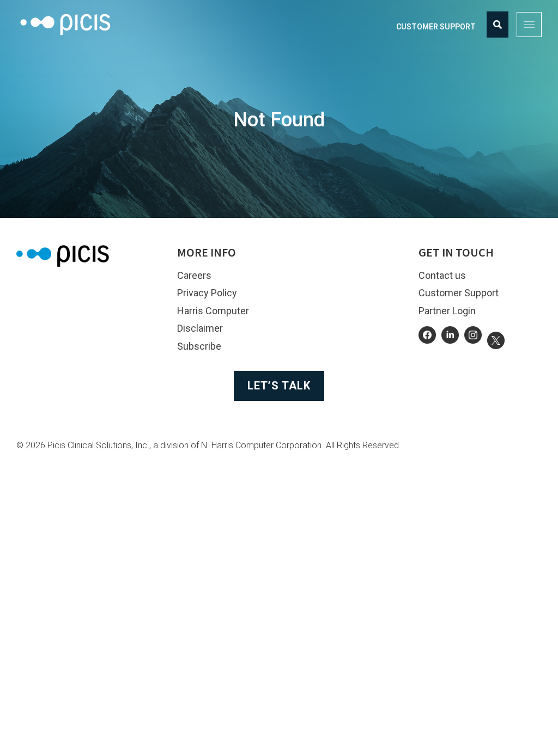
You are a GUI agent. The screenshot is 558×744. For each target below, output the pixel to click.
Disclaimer (200, 328)
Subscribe (199, 346)
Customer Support (436, 26)
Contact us (442, 275)
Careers (194, 275)
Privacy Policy (207, 292)
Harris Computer (213, 310)
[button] (529, 24)
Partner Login (447, 310)
